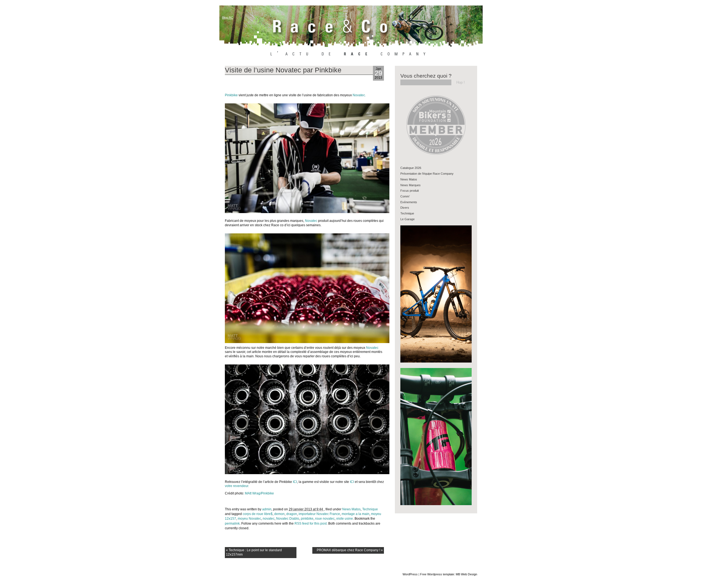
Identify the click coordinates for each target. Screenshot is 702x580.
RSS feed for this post (311, 523)
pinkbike (307, 518)
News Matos (351, 509)
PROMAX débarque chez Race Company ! (350, 550)
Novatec (311, 221)
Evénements (408, 202)
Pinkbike (232, 95)
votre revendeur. (237, 486)
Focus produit (409, 190)
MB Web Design (466, 574)
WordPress (410, 574)
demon (279, 514)
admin (266, 509)
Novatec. (359, 95)
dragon (291, 514)
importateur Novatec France (319, 514)
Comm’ (405, 196)
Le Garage (407, 219)
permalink (232, 523)
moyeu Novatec (249, 518)
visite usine (344, 518)
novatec (268, 518)
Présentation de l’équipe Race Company (427, 173)
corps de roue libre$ (258, 514)
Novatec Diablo (287, 518)
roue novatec (325, 518)
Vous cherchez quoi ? (426, 76)
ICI (295, 482)
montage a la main (355, 514)
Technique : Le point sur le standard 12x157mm (254, 552)
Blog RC (227, 17)
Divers (404, 207)
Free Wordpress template (437, 574)
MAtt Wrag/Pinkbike (259, 493)
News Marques (410, 185)
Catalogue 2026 (410, 167)
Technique (370, 509)
